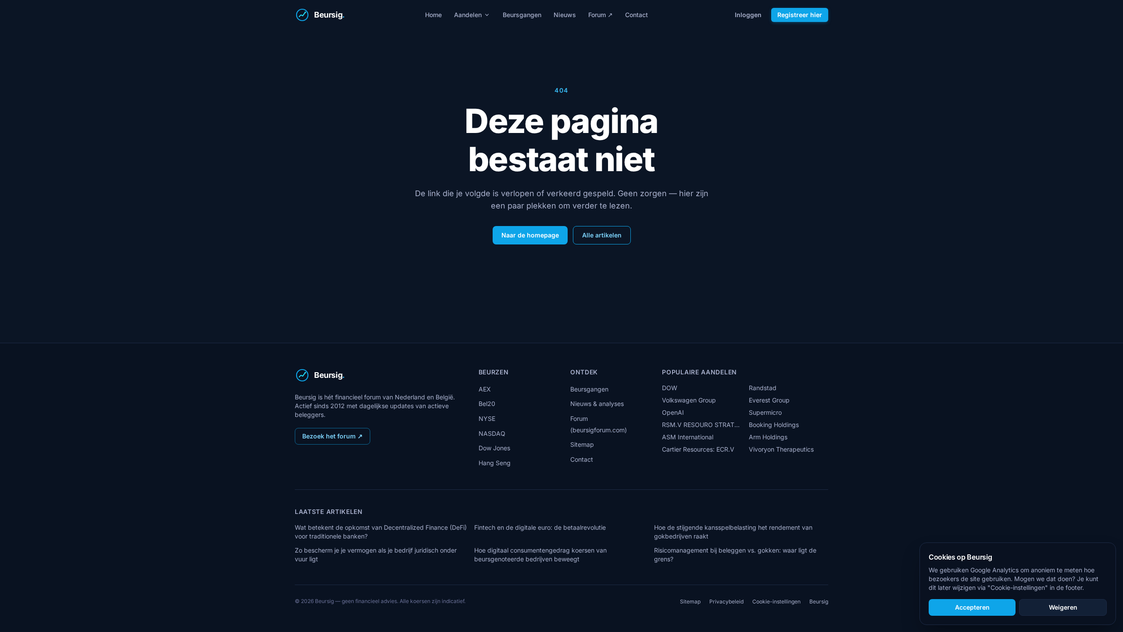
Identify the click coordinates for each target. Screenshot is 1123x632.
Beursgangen (522, 14)
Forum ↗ (600, 14)
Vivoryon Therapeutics (781, 449)
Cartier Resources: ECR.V (698, 449)
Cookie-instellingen (776, 601)
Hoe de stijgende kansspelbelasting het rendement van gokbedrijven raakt (733, 532)
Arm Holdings (768, 437)
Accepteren (972, 607)
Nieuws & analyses (597, 403)
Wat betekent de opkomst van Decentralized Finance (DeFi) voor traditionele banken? (381, 532)
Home (433, 14)
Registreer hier (799, 14)
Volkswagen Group (689, 400)
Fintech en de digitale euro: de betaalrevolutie (540, 527)
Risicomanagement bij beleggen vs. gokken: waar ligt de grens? (735, 554)
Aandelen (468, 14)
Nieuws (565, 14)
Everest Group (769, 400)
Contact (636, 14)
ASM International (687, 437)
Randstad (762, 387)
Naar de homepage (530, 235)
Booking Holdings (774, 424)
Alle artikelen (602, 235)
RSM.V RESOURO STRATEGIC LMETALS (701, 424)
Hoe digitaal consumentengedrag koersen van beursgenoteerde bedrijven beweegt (540, 554)
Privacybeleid (726, 601)
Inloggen (748, 14)
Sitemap (582, 444)
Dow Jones (494, 448)
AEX (485, 389)
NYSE (487, 418)
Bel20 (487, 403)
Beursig (818, 601)
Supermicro (765, 412)
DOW (669, 387)
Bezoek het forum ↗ (332, 436)
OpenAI (673, 412)
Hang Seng (495, 463)
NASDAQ (492, 433)
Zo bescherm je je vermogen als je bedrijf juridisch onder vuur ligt (376, 554)
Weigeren (1063, 607)
